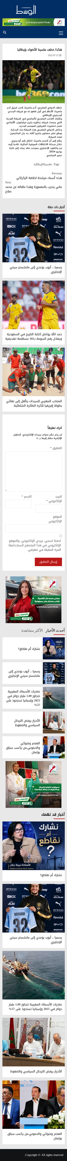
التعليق (56, 448)
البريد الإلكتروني (54, 498)
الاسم (27, 496)
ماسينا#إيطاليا (43, 164)
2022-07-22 (53, 55)
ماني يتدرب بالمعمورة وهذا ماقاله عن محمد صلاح (33, 187)
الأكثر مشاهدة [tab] (32, 630)
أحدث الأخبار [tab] (55, 630)
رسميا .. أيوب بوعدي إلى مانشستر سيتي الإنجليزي (36, 269)
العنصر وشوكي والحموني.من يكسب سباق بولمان (23, 747)
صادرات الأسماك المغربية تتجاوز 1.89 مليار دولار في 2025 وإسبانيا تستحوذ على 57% (23, 698)
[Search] (4, 32)
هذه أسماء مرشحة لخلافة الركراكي (39, 175)
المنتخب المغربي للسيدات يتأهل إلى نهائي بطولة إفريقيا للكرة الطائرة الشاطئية (34, 403)
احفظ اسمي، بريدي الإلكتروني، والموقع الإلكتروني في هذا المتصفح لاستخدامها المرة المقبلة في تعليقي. (35, 545)
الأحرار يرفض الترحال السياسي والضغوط (27, 723)
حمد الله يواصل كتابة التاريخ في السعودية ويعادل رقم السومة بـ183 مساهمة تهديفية (33, 336)
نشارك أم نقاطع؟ (29, 649)
